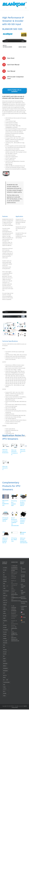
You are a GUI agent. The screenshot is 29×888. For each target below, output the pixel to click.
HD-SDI (4, 615)
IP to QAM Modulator (5, 641)
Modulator (5, 663)
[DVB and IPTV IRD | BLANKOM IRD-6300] (5, 496)
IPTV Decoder (5, 648)
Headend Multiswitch (23, 597)
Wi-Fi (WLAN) (4, 692)
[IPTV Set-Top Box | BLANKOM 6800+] (14, 496)
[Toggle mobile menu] (26, 8)
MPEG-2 (4, 665)
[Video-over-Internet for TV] (5, 462)
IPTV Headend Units (23, 586)
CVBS (4, 588)
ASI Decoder (5, 575)
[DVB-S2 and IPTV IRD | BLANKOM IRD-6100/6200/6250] (23, 534)
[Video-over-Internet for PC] (23, 446)
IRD (4, 656)
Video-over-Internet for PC (23, 451)
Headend (5, 620)
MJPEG (4, 661)
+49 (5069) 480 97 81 (14, 628)
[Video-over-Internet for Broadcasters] (5, 446)
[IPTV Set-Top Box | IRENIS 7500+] (14, 534)
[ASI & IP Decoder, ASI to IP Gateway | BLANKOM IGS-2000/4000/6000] (14, 513)
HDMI (4, 618)
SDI (3, 679)
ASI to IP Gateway (4, 580)
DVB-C (4, 593)
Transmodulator (6, 682)
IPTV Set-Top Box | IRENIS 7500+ (14, 540)
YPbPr (4, 695)
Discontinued (6, 590)
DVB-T (4, 598)
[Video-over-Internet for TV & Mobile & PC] (14, 446)
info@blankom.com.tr (16, 597)
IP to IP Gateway (4, 637)
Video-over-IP (4, 688)
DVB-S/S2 (5, 595)
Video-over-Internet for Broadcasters (5, 451)
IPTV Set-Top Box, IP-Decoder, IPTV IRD (23, 578)
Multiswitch (5, 670)
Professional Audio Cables (23, 608)
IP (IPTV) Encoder (5, 626)
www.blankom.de (15, 640)
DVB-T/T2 (5, 600)
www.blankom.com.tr (16, 600)
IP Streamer (5, 629)
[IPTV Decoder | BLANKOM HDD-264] (5, 513)
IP (3, 623)
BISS (4, 586)
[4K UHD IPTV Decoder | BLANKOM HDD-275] (23, 496)
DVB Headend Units (23, 592)
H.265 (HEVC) (4, 612)
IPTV (4, 645)
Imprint (25, 706)
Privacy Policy (15, 707)
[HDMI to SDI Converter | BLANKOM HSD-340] (23, 514)
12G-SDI (4, 570)
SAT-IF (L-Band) (5, 676)
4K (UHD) (5, 567)
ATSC (4, 583)
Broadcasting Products (23, 602)
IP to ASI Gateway (4, 633)
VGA (4, 684)
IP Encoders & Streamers (23, 570)
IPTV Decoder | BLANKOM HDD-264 (5, 519)
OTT (4, 673)
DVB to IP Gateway (5, 603)
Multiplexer (5, 668)
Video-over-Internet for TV (5, 468)
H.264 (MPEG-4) (5, 608)
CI (7, 586)
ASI (3, 572)
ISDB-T (4, 658)
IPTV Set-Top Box (5, 652)
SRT (7, 679)
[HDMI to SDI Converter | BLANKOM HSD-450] (5, 534)
